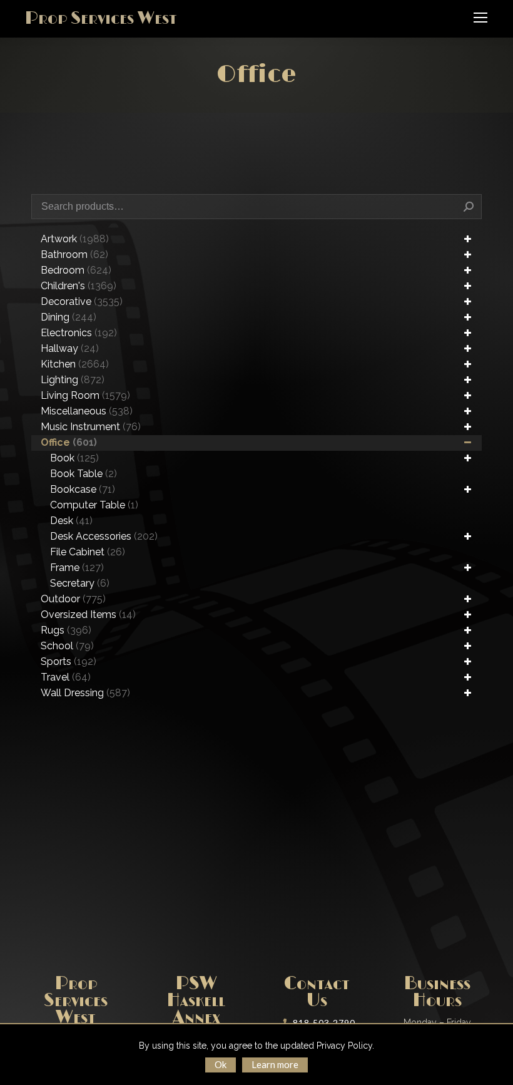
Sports (68, 661)
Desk (71, 521)
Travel (66, 677)
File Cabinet (87, 552)
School (67, 646)
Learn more (274, 1064)
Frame (77, 567)
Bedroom (76, 270)
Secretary (79, 583)
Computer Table (94, 505)
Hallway (70, 348)
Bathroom (74, 254)
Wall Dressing (85, 693)
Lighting (72, 380)
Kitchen (75, 364)
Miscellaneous (87, 411)
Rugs (66, 630)
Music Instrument (91, 427)
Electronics (79, 333)
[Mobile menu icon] (480, 17)
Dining (68, 317)
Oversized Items (88, 614)
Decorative (82, 301)
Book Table (83, 474)
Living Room (85, 395)
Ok (220, 1064)
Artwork (75, 239)
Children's (78, 286)
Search (468, 206)
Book (74, 458)
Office (69, 442)
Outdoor (73, 599)
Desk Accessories (104, 536)
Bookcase (82, 489)
